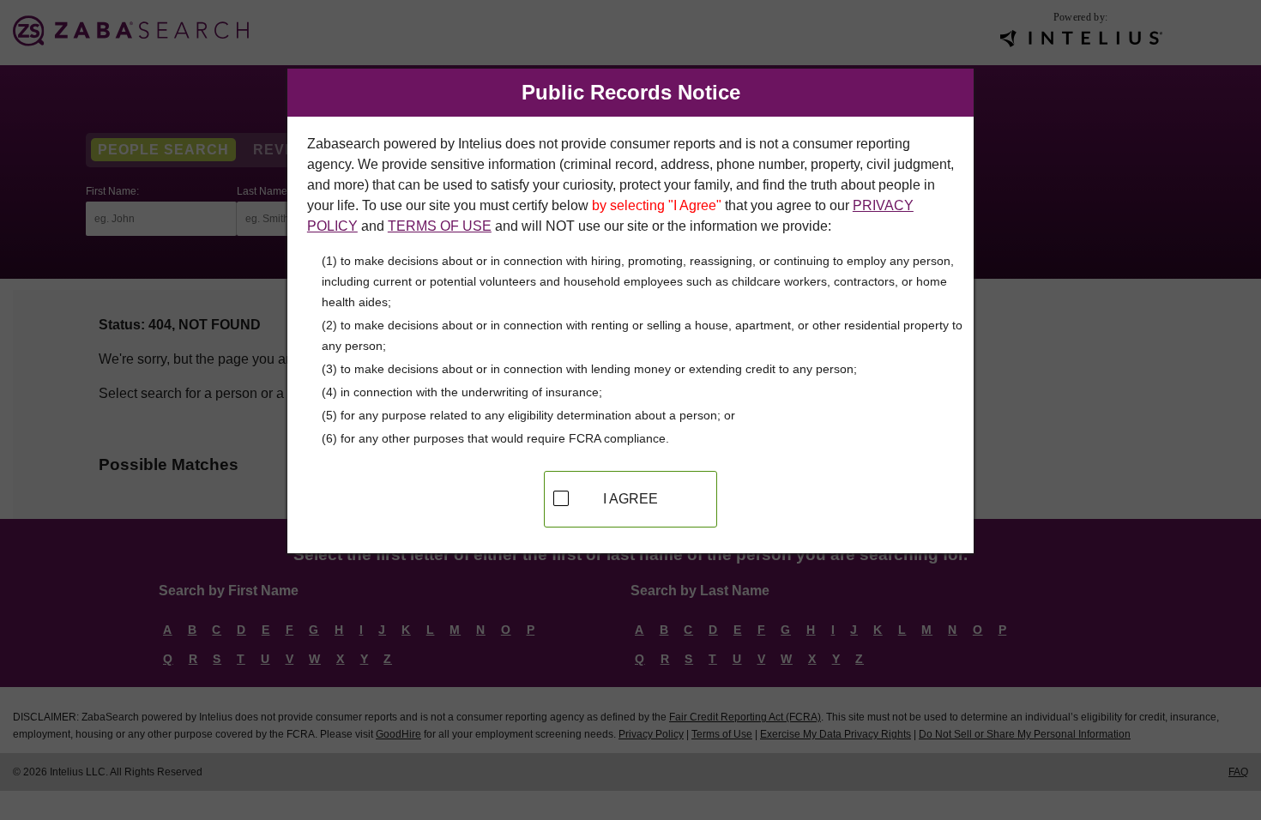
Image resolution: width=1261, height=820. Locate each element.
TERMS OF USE (440, 226)
